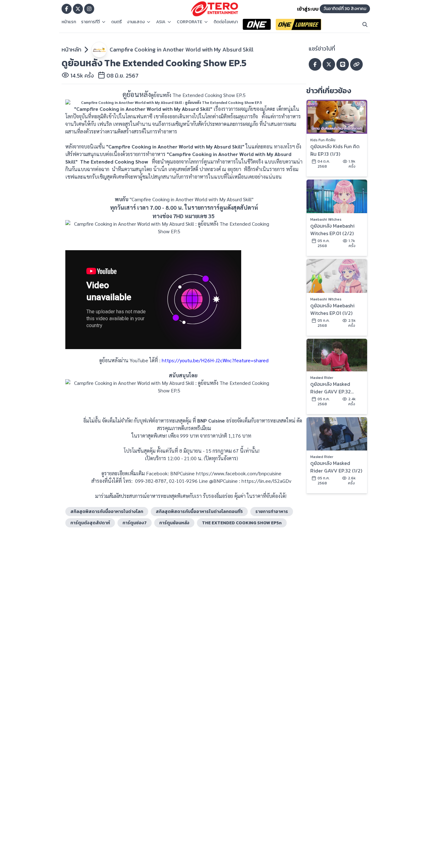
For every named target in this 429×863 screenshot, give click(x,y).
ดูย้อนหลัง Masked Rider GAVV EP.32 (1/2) (336, 466)
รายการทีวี (90, 22)
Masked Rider (321, 377)
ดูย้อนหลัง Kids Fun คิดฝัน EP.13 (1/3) (335, 150)
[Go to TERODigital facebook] (67, 9)
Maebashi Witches (325, 219)
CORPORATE (189, 22)
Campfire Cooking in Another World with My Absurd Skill (181, 49)
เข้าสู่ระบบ (307, 9)
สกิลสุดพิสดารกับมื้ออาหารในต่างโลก (106, 511)
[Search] (364, 24)
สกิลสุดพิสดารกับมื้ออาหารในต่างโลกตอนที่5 (199, 511)
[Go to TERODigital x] (78, 9)
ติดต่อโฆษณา (226, 22)
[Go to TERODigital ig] (89, 9)
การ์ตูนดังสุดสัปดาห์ (90, 523)
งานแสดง (136, 22)
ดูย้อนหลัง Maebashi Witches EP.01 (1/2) (332, 309)
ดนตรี (116, 22)
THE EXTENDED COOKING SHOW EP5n (242, 523)
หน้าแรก (69, 22)
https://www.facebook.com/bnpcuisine (239, 473)
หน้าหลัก (71, 49)
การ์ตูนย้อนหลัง (174, 523)
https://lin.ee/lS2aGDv (265, 480)
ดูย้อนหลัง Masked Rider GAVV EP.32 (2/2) (330, 387)
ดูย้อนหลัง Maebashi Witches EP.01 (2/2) (332, 229)
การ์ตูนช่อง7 (134, 523)
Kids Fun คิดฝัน (322, 140)
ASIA (161, 22)
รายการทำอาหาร (271, 511)
